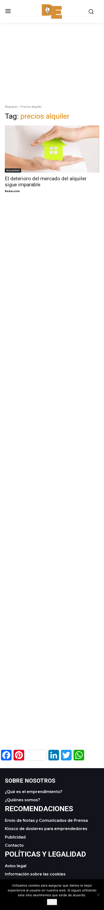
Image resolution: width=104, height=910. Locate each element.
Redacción (12, 191)
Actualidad (13, 170)
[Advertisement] (52, 57)
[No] (98, 894)
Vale (52, 902)
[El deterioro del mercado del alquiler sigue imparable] (52, 149)
